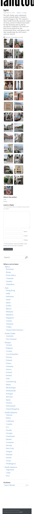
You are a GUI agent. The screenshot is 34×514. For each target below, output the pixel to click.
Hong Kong (10, 290)
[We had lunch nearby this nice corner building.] (8, 174)
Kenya (8, 272)
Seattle (9, 458)
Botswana (10, 269)
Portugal (9, 394)
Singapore (10, 318)
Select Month (9, 485)
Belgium (9, 348)
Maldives (9, 315)
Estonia (9, 357)
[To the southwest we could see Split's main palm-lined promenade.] (8, 100)
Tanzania (9, 278)
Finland (9, 360)
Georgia (9, 433)
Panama (9, 455)
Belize (8, 418)
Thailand (9, 324)
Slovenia (9, 397)
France (8, 363)
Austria (9, 345)
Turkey (9, 327)
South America (11, 467)
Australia (9, 336)
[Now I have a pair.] (19, 58)
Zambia (9, 281)
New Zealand (11, 339)
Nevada (9, 445)
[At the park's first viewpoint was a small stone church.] (8, 163)
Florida (9, 430)
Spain (8, 400)
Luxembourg (11, 382)
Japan (8, 303)
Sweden (9, 403)
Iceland (9, 372)
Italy (8, 379)
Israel (8, 300)
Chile (8, 473)
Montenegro (11, 388)
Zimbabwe (10, 284)
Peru (8, 476)
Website (26, 240)
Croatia (24, 13)
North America (11, 412)
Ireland (9, 375)
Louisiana (10, 442)
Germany (9, 366)
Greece (9, 369)
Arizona (9, 415)
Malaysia (9, 312)
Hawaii (9, 439)
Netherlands (11, 391)
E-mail (25, 235)
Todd (4, 199)
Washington (11, 464)
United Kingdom (12, 409)
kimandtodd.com (6, 510)
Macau (8, 309)
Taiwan (9, 321)
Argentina (10, 470)
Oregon (9, 451)
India (8, 293)
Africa (7, 267)
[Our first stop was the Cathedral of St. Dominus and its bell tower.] (19, 69)
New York (10, 448)
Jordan (8, 306)
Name (25, 231)
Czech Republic (12, 354)
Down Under (10, 333)
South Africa (11, 275)
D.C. (7, 427)
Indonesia (10, 296)
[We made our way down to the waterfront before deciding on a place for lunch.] (19, 132)
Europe (19, 13)
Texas (8, 461)
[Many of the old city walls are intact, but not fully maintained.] (8, 184)
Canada (9, 424)
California (10, 421)
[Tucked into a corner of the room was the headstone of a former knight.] (19, 79)
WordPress (18, 510)
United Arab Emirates (14, 330)
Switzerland (10, 406)
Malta (8, 385)
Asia (6, 288)
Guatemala (10, 436)
